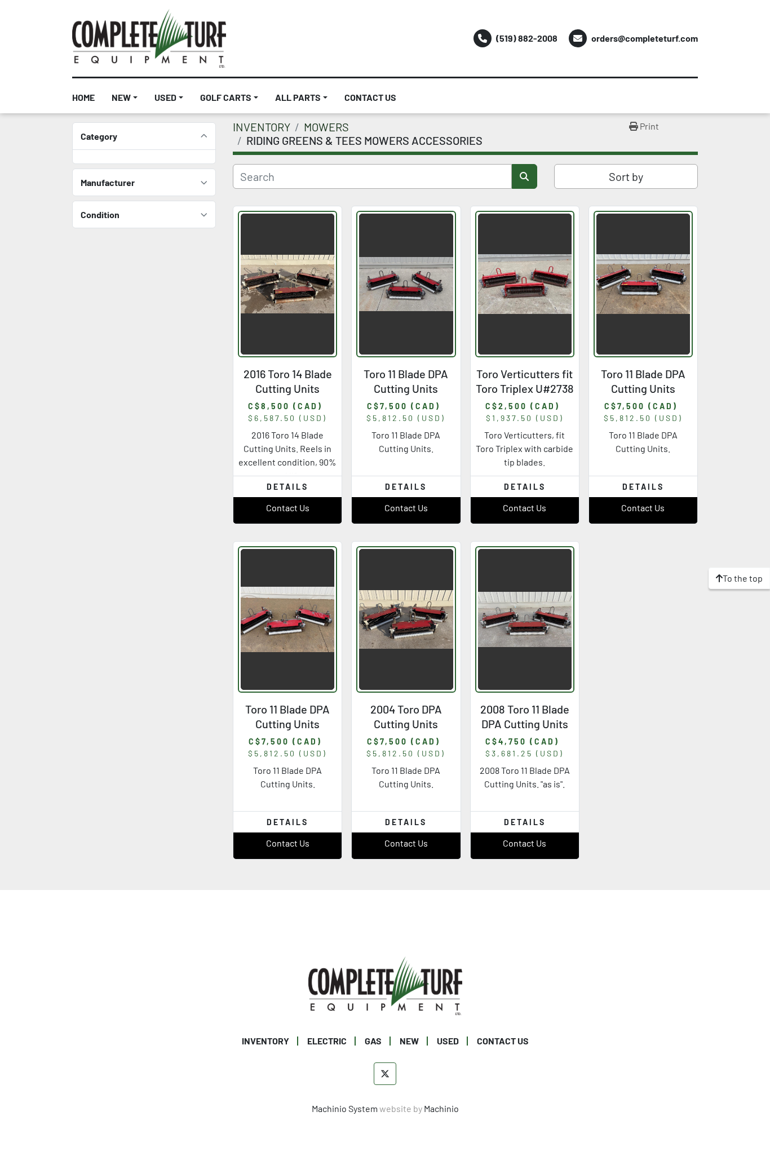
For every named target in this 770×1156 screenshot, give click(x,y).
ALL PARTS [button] (298, 97)
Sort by (626, 176)
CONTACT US (370, 97)
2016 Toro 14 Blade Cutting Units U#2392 (288, 388)
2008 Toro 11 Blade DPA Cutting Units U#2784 (524, 723)
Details (287, 486)
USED (165, 97)
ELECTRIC (327, 1040)
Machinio (441, 1108)
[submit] (524, 176)
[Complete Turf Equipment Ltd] (385, 984)
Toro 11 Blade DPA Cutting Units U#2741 (643, 388)
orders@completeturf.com (644, 38)
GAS (373, 1040)
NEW (121, 97)
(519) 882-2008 (526, 38)
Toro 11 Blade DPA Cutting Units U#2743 (287, 723)
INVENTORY (265, 1040)
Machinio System (345, 1108)
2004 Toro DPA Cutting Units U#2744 (406, 723)
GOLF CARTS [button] (225, 97)
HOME (83, 97)
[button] (125, 97)
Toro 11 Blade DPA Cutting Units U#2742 (406, 388)
